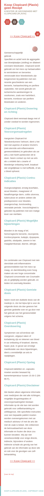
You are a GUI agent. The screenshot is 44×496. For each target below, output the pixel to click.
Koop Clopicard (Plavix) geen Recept (21, 6)
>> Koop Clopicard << (22, 36)
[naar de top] (9, 474)
